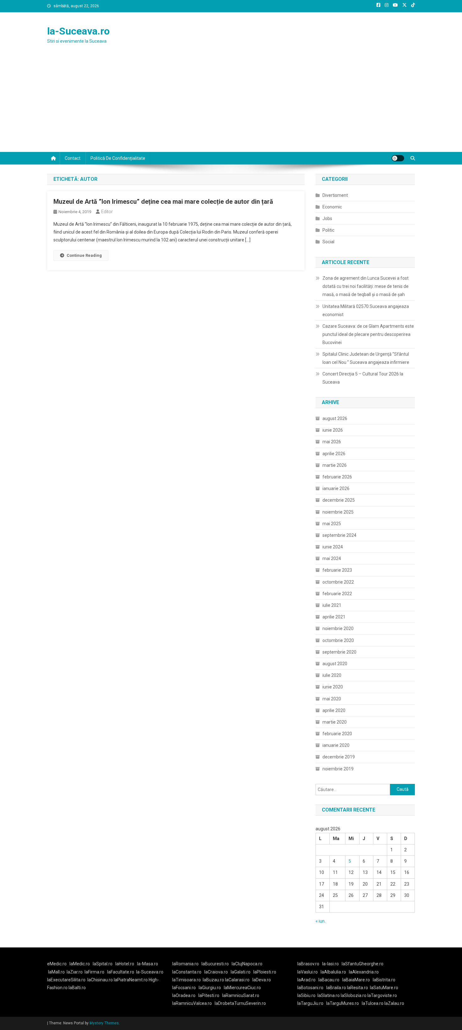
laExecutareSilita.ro (66, 979)
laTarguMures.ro (342, 1003)
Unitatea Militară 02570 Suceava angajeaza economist (365, 310)
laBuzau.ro (214, 979)
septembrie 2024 (339, 535)
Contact (72, 158)
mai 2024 (331, 558)
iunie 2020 (332, 686)
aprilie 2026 (333, 453)
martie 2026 (334, 465)
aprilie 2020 (333, 710)
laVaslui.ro (309, 971)
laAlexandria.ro (364, 971)
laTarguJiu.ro (311, 1003)
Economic (332, 206)
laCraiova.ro (216, 971)
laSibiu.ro (306, 995)
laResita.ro (357, 987)
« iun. (321, 921)
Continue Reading (84, 255)
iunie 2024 (332, 546)
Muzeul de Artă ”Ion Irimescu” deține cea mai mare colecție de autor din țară (163, 201)
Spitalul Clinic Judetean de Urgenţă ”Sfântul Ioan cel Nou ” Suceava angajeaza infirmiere (365, 358)
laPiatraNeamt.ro (131, 979)
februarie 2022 (337, 593)
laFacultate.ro (120, 971)
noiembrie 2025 (338, 512)
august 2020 (334, 663)
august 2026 (334, 418)
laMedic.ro (80, 963)
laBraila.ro (336, 987)
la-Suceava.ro (78, 31)
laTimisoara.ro (186, 979)
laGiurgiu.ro (211, 987)
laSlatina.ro (328, 995)
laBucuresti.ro (215, 963)
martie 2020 (334, 722)
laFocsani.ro (184, 987)
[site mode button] (398, 158)
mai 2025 (331, 523)
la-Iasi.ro (330, 963)
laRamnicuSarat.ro (240, 995)
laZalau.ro (394, 1003)
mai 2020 (331, 698)
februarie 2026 (337, 476)
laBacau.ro (328, 979)
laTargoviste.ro (382, 995)
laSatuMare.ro (384, 987)
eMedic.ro (57, 963)
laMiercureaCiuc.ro (242, 987)
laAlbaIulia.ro (333, 971)
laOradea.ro (183, 995)
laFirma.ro (94, 971)
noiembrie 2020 (338, 628)
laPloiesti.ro (264, 971)
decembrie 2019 (338, 756)
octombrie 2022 (338, 582)
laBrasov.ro (308, 963)
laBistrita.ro (384, 979)
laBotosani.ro (310, 987)
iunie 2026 (332, 430)
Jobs (327, 218)
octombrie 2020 (338, 640)
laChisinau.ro (100, 979)
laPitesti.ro (208, 995)
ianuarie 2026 (335, 488)
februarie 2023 (337, 570)
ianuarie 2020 (335, 745)
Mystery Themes (104, 1023)
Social (328, 241)
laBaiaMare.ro (356, 979)
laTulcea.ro (373, 1003)
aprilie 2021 (333, 616)
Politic (328, 230)
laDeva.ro (261, 979)
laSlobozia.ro (353, 995)
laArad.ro (306, 979)
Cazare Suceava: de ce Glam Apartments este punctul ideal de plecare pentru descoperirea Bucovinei (368, 334)
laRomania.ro (185, 963)
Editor (107, 211)
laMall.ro (56, 971)
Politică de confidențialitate (118, 158)
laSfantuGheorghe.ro (362, 963)
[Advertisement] (231, 105)
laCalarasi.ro (237, 979)
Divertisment (335, 195)
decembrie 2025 (338, 500)
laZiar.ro (75, 971)
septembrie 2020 (339, 652)
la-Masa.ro (147, 963)
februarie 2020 (337, 733)
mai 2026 (331, 441)
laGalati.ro (240, 971)
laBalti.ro (77, 987)
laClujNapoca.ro (247, 963)
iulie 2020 (331, 675)
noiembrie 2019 (338, 768)
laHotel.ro (124, 963)
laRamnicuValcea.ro (192, 1003)
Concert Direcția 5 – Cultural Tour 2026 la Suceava (362, 378)
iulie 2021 (331, 605)
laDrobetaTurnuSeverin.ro (240, 1003)
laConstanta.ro (186, 971)
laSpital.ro (103, 963)
